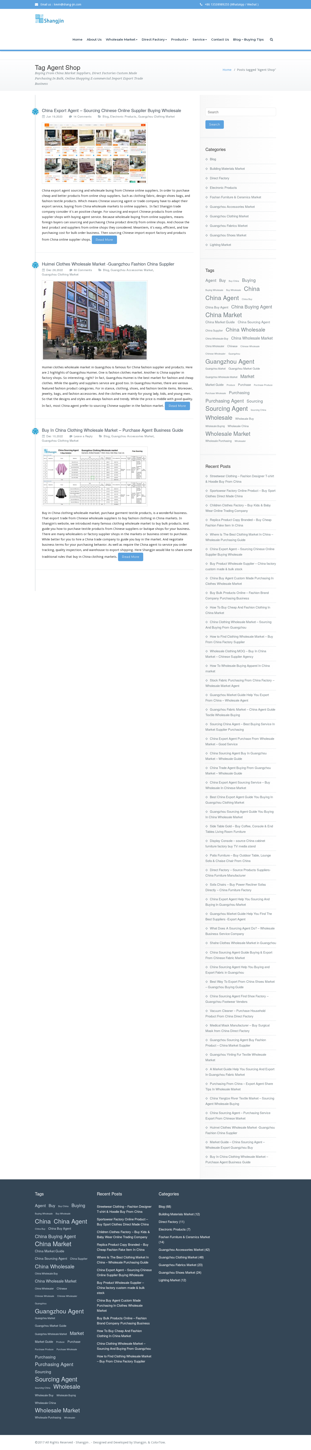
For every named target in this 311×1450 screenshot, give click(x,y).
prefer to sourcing (93, 406)
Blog (106, 116)
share (179, 550)
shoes (134, 388)
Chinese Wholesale (250, 346)
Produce (231, 384)
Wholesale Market (120, 39)
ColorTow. (158, 1442)
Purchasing (239, 392)
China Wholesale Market (252, 338)
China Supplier (214, 330)
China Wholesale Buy (216, 338)
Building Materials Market (227, 168)
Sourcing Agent (226, 408)
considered (124, 227)
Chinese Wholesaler (215, 353)
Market (247, 376)
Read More (104, 240)
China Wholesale (245, 329)
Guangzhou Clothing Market (156, 116)
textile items (167, 388)
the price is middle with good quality (166, 399)
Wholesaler (240, 441)
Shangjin (166, 206)
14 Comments (82, 116)
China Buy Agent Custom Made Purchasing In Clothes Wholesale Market (120, 1305)
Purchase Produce (263, 384)
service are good (111, 383)
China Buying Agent (251, 306)
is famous (119, 367)
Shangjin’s (49, 523)
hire (78, 539)
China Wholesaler (214, 346)
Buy (222, 280)
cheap (46, 196)
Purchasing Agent (224, 400)
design (161, 196)
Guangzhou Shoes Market (228, 235)
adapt (176, 201)
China (252, 288)
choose (178, 222)
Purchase (244, 384)
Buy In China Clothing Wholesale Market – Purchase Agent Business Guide (112, 430)
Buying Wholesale (214, 290)
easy (158, 227)
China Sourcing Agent (254, 321)
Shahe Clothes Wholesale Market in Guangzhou (243, 942)
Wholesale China (238, 426)
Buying (249, 280)
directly (132, 222)
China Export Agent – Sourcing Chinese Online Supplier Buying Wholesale (111, 110)
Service (199, 39)
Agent (210, 280)
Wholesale (218, 417)
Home (78, 39)
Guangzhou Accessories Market (132, 270)
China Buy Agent (216, 307)
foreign (47, 222)
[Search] (272, 39)
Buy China (234, 280)
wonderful (166, 513)
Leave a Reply (83, 436)
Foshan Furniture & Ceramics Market (235, 197)
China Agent (222, 297)
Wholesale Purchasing (218, 441)
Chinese (232, 346)
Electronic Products (123, 116)
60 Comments (83, 270)
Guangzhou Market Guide (244, 368)
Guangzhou (234, 353)
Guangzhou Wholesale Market (221, 377)
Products (178, 39)
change (96, 212)
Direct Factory (153, 39)
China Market (223, 314)
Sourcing (255, 400)
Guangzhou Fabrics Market (229, 225)
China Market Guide (220, 321)
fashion (47, 201)
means (93, 201)
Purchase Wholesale (215, 393)
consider (62, 212)
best (45, 227)
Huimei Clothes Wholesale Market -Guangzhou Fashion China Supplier (108, 264)
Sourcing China (258, 409)
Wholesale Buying (215, 426)
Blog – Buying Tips (248, 39)
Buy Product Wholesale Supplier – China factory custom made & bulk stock (121, 1287)
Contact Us (220, 39)
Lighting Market (220, 244)
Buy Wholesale (233, 290)
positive (84, 212)
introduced (83, 523)
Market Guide (214, 384)
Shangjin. (140, 1442)
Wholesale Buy (244, 419)
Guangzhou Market (215, 368)
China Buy (247, 299)
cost (62, 233)
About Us (94, 39)
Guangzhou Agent (229, 361)
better (62, 196)
